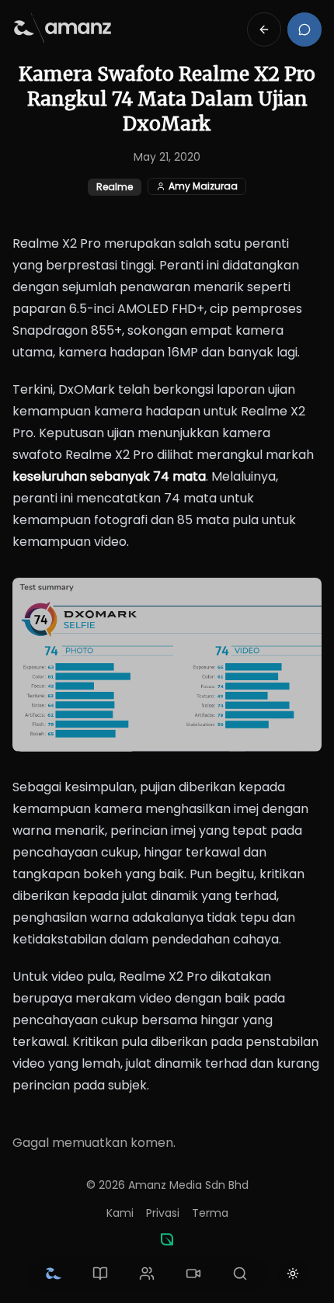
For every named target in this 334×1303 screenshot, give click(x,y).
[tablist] (146, 1273)
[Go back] (264, 29)
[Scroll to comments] (304, 29)
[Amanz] (167, 1239)
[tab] (53, 1273)
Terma (210, 1213)
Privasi (162, 1213)
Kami (120, 1213)
